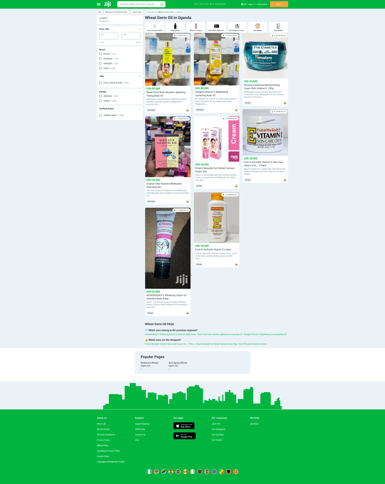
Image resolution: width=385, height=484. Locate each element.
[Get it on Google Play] (184, 436)
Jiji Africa (254, 424)
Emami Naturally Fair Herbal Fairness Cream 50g (216, 344)
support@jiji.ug (142, 424)
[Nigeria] (149, 471)
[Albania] (228, 471)
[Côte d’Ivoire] (192, 471)
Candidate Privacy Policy (108, 451)
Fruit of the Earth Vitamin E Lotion (252, 344)
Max (125, 34)
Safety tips (140, 429)
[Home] (107, 4)
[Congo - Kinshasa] (214, 471)
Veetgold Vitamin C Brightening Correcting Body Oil (265, 334)
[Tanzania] (163, 471)
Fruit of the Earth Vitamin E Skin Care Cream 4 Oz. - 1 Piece (169, 344)
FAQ (137, 440)
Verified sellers (113, 115)
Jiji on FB (216, 424)
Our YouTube (218, 434)
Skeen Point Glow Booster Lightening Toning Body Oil (219, 334)
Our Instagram (218, 429)
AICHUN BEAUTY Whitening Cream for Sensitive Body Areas (170, 334)
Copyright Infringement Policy (111, 462)
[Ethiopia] (178, 471)
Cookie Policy (103, 456)
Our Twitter (217, 440)
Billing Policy (102, 445)
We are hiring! (103, 429)
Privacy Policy (103, 440)
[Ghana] (170, 471)
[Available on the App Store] (183, 426)
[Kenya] (156, 471)
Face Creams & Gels (116, 83)
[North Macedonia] (235, 471)
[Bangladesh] (199, 471)
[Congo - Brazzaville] (221, 471)
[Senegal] (185, 471)
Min (102, 34)
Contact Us (140, 434)
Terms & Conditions (106, 434)
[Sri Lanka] (207, 471)
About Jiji (101, 424)
